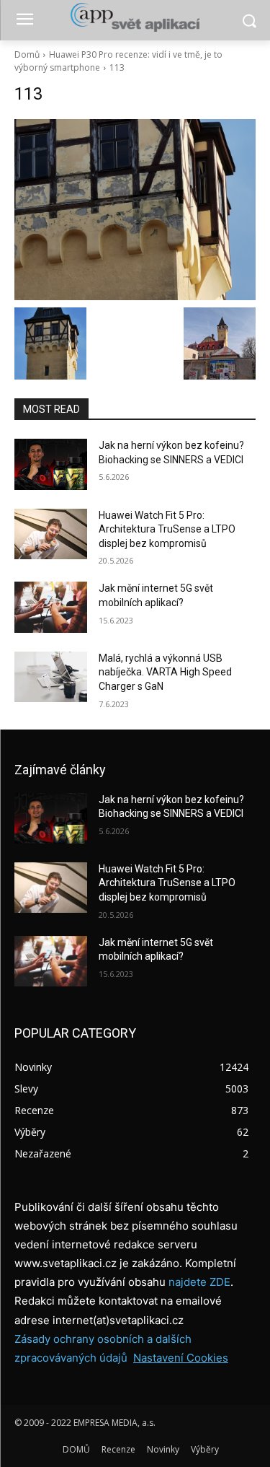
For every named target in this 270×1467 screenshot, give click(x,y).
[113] (135, 209)
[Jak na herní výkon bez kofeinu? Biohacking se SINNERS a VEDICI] (50, 464)
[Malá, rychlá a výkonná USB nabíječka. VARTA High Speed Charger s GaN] (50, 677)
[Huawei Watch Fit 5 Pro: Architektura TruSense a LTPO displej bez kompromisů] (50, 534)
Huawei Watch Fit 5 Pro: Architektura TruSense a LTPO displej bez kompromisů (167, 529)
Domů (27, 54)
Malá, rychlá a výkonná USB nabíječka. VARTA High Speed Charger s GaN (165, 672)
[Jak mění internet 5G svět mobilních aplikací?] (50, 607)
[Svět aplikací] (135, 17)
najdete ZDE (199, 1282)
